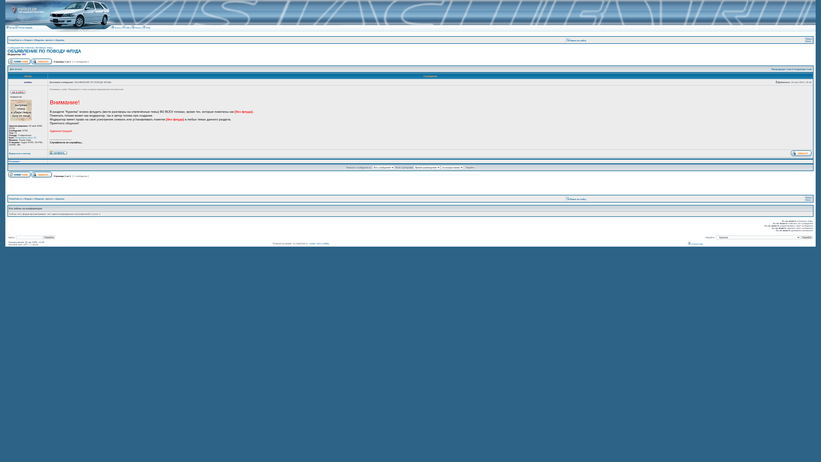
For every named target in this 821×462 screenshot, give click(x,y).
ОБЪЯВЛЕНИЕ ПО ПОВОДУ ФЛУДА (44, 51)
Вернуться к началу (20, 153)
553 (24, 54)
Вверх (809, 39)
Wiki (127, 28)
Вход (12, 27)
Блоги (117, 28)
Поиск (137, 28)
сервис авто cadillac (319, 243)
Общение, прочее (43, 40)
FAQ (147, 28)
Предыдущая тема (781, 69)
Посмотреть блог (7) (25, 137)
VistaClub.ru (15, 40)
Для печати (16, 69)
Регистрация (25, 27)
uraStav (28, 82)
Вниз (808, 41)
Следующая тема (802, 69)
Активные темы (43, 47)
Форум (28, 40)
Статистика (697, 244)
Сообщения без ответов (20, 47)
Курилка (60, 40)
